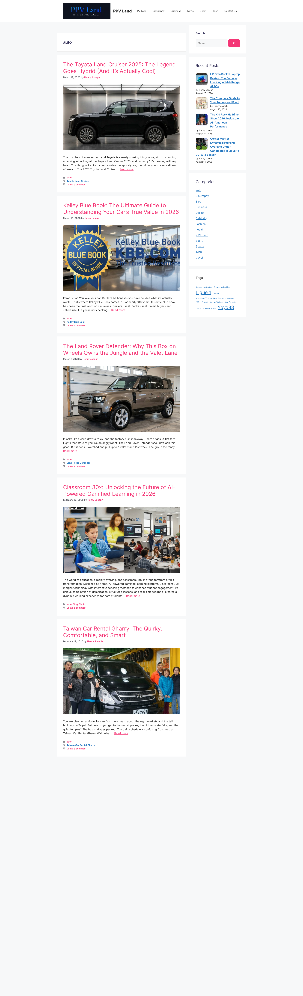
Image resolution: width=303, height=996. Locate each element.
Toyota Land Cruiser (78, 181)
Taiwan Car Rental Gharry (81, 745)
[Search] (234, 43)
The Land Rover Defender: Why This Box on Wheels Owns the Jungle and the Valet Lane (120, 349)
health (200, 229)
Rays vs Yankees (216, 302)
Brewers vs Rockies (222, 287)
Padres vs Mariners (226, 298)
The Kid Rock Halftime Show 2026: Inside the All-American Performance (224, 120)
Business (176, 10)
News (190, 10)
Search (200, 33)
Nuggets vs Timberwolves (206, 298)
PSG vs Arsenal (202, 302)
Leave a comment (76, 184)
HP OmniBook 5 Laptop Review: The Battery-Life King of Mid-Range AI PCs (225, 80)
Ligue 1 (203, 292)
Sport (203, 10)
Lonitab (216, 293)
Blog (75, 604)
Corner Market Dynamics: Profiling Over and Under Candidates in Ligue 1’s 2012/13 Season (217, 146)
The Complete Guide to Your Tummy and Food (225, 100)
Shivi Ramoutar (231, 302)
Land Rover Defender (78, 462)
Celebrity (201, 218)
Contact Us (230, 10)
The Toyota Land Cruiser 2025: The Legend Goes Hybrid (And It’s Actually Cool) (119, 67)
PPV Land (122, 11)
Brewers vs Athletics (204, 287)
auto (69, 177)
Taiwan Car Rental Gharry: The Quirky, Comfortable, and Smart (112, 631)
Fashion (201, 224)
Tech (215, 10)
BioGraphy (158, 10)
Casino (200, 212)
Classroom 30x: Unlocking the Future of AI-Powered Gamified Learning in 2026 (119, 490)
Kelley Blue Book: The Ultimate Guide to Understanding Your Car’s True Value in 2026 (121, 208)
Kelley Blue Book (76, 322)
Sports (200, 246)
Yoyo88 (226, 307)
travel (199, 257)
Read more (127, 169)
